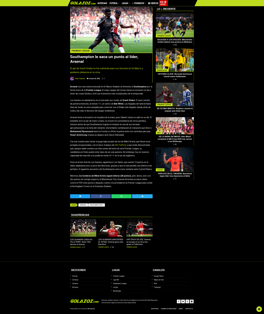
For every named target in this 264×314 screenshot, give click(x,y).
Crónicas (75, 280)
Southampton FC (96, 205)
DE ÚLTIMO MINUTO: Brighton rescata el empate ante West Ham (175, 109)
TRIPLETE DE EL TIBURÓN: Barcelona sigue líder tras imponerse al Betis (175, 174)
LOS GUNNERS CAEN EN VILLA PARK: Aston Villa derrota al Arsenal (81, 241)
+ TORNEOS (138, 3)
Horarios (75, 283)
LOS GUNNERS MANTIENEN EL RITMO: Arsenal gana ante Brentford (110, 241)
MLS (159, 133)
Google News (159, 276)
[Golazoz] (83, 5)
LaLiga (160, 170)
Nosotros (155, 308)
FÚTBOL (113, 3)
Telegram (157, 287)
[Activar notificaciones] (259, 309)
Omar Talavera (80, 78)
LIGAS (125, 3)
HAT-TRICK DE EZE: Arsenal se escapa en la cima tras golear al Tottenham (139, 241)
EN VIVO (163, 3)
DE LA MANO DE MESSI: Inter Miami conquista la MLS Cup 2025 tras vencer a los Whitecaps (175, 139)
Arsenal (83, 205)
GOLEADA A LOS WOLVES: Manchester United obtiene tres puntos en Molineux (174, 40)
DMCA (181, 308)
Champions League (120, 283)
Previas (75, 276)
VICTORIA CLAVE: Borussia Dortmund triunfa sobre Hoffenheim (175, 75)
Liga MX (116, 280)
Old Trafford (120, 145)
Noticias (102, 3)
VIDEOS (154, 3)
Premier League (81, 50)
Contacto (189, 308)
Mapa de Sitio (159, 280)
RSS (155, 283)
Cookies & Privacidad (168, 308)
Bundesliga (162, 70)
